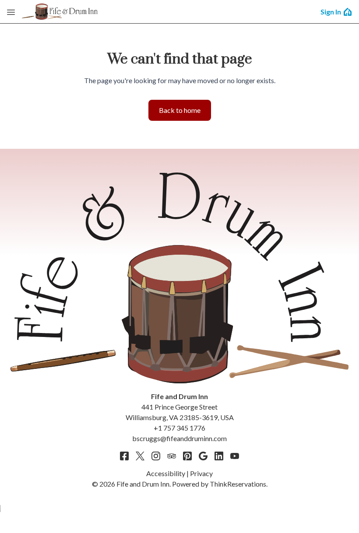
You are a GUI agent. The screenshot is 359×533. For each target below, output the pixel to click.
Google (203, 456)
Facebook (124, 456)
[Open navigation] (11, 12)
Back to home (180, 110)
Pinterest (187, 456)
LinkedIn (219, 456)
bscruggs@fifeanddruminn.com (179, 438)
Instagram (155, 456)
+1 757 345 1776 (179, 428)
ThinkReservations (238, 484)
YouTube (234, 456)
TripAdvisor (171, 456)
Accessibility (165, 473)
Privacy (201, 473)
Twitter (140, 456)
